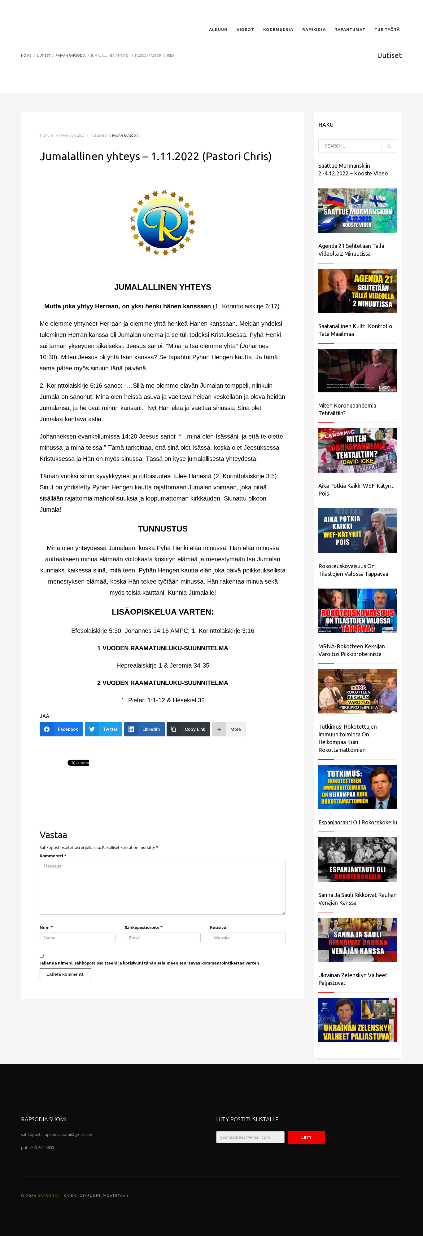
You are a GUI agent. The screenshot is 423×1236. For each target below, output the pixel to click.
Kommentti (53, 856)
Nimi (46, 927)
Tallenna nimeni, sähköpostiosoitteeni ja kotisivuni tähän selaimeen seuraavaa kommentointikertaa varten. (150, 963)
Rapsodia (48, 1196)
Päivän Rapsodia (125, 135)
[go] (389, 146)
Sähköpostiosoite (144, 927)
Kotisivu (218, 927)
